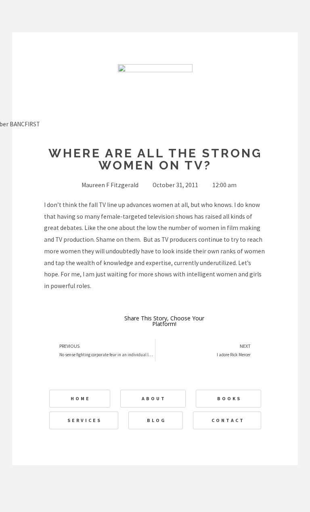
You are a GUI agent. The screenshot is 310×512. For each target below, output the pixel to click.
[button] (246, 321)
